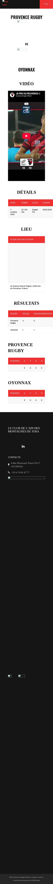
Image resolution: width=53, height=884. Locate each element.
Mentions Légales (31, 877)
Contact (40, 877)
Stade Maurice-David (21, 239)
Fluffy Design (36, 880)
